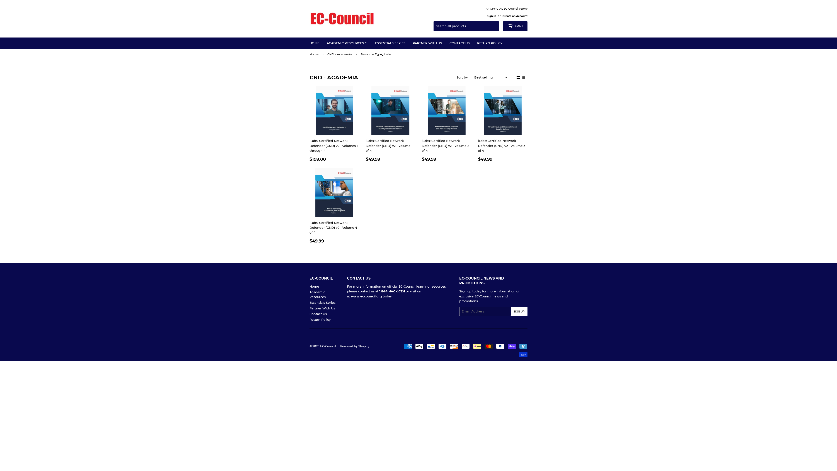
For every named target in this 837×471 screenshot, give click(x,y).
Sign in (491, 16)
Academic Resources (346, 43)
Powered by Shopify (354, 346)
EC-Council (328, 346)
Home (314, 43)
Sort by (462, 77)
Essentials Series (390, 43)
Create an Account (514, 16)
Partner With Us (427, 43)
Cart (518, 26)
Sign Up (519, 311)
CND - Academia (339, 54)
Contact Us (459, 43)
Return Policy (489, 43)
